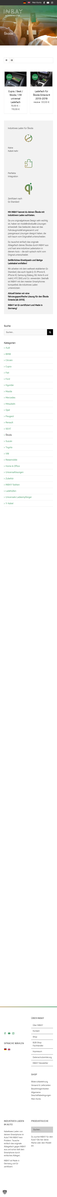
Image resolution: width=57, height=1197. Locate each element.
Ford (8, 379)
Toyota (9, 447)
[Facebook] (5, 836)
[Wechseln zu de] (6, 852)
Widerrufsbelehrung (39, 692)
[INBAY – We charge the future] (13, 10)
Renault (9, 422)
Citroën (9, 360)
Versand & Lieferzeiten (41, 695)
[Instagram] (13, 836)
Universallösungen (14, 472)
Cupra (8, 366)
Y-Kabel (9, 503)
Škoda (9, 435)
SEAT (8, 428)
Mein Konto (36, 709)
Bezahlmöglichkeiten (40, 699)
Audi (8, 347)
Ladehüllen (11, 491)
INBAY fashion (13, 484)
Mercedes (10, 397)
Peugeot (10, 416)
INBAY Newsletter (40, 673)
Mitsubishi (10, 403)
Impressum (37, 661)
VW (7, 453)
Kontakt (36, 641)
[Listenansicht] (11, 60)
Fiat (7, 372)
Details (15, 80)
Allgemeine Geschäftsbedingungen (41, 704)
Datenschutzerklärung (42, 667)
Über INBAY (38, 635)
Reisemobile (11, 459)
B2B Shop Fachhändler (38, 654)
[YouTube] (9, 836)
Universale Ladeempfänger (19, 497)
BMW (8, 354)
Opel (8, 410)
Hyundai (10, 385)
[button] (5, 1192)
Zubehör (10, 478)
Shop (35, 647)
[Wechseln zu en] (29, 2)
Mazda (9, 391)
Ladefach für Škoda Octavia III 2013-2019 (41, 95)
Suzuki (9, 441)
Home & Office (13, 466)
